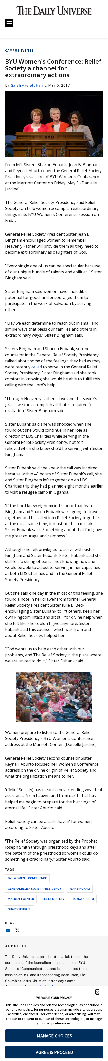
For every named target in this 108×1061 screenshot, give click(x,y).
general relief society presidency (34, 888)
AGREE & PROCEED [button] (54, 1052)
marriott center (21, 898)
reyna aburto (83, 898)
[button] (97, 991)
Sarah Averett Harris (28, 85)
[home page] (54, 12)
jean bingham (80, 888)
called (36, 367)
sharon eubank (20, 909)
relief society (53, 898)
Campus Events (19, 50)
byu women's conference (27, 878)
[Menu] (9, 23)
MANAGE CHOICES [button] (54, 1036)
